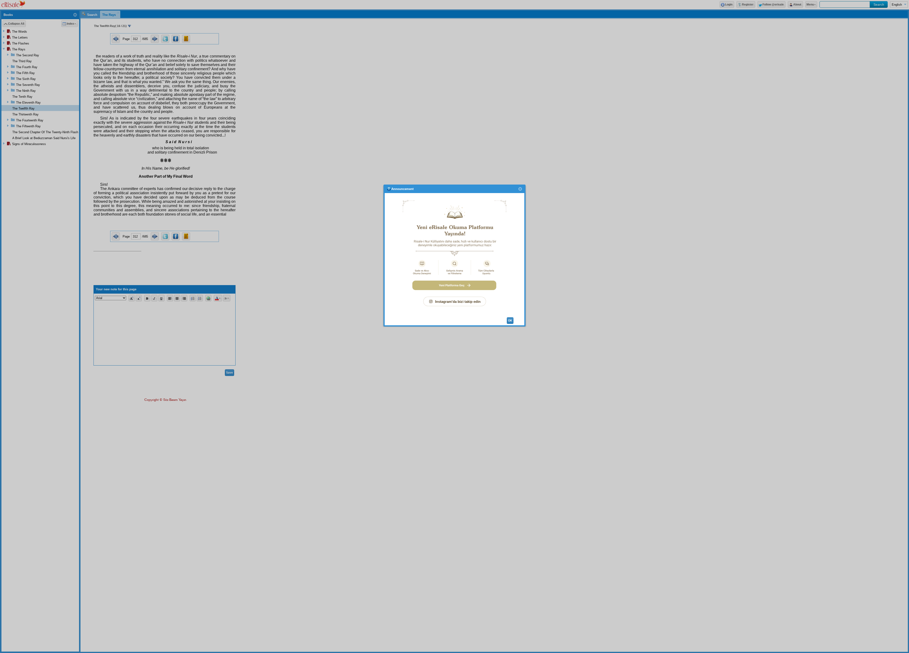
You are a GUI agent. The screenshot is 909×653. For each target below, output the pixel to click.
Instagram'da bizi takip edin (458, 302)
